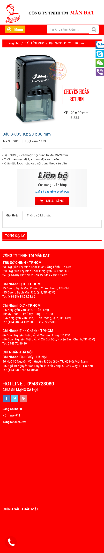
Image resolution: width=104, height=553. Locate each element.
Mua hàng (53, 201)
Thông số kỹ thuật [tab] (39, 215)
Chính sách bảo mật (20, 509)
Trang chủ (13, 43)
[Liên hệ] (11, 542)
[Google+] (23, 398)
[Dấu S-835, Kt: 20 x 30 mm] (52, 89)
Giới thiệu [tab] (12, 215)
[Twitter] (14, 398)
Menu (17, 29)
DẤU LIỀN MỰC (34, 43)
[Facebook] (6, 398)
